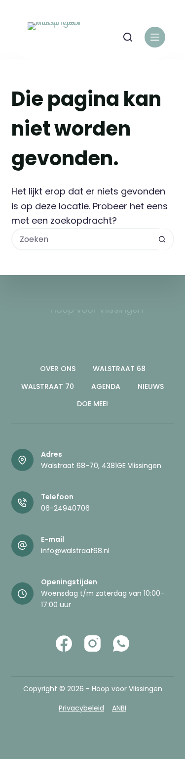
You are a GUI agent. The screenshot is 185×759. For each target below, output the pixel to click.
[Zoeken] (127, 37)
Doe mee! (92, 403)
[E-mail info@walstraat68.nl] (22, 545)
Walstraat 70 (47, 386)
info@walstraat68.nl (75, 551)
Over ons (57, 368)
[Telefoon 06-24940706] (22, 502)
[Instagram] (92, 643)
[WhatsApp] (121, 643)
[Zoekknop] (162, 239)
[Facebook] (64, 643)
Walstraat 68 (119, 368)
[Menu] (155, 37)
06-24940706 (65, 508)
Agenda (105, 386)
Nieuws (151, 386)
